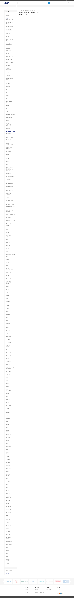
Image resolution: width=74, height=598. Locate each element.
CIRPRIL (7, 99)
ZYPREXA (7, 321)
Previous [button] (4, 581)
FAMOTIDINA (8, 534)
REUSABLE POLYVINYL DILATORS (9, 40)
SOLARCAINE (8, 469)
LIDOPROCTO (8, 330)
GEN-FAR (7, 161)
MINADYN (7, 120)
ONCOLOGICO (8, 66)
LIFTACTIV (7, 239)
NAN (7, 553)
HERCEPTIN (8, 283)
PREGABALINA (8, 525)
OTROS (7, 85)
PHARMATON (8, 216)
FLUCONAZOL (8, 487)
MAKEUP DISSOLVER (9, 133)
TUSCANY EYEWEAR (9, 570)
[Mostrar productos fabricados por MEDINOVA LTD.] (8, 581)
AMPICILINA (8, 494)
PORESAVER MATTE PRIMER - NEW (10, 132)
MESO (7, 421)
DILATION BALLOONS (9, 30)
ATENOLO (7, 528)
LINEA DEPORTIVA (9, 271)
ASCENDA (7, 557)
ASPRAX (7, 163)
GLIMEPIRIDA (8, 535)
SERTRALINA (8, 531)
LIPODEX (7, 108)
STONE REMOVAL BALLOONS (10, 32)
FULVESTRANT (8, 477)
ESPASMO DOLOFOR (9, 101)
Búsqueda (26, 589)
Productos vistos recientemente (39, 592)
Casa (19, 10)
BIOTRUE (7, 275)
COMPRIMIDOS (8, 390)
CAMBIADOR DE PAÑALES (10, 367)
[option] (8, 581)
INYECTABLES (8, 229)
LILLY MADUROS (8, 151)
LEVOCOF (7, 431)
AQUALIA (7, 248)
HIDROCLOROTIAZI (9, 541)
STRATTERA (8, 323)
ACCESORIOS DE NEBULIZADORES (8, 125)
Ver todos (7, 573)
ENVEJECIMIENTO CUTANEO (10, 177)
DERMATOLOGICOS (9, 180)
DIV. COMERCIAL (8, 562)
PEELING (7, 424)
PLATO (7, 349)
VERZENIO (7, 380)
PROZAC (7, 320)
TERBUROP (8, 333)
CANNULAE (8, 43)
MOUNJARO (8, 480)
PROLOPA (7, 286)
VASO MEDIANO (8, 361)
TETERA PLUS (8, 343)
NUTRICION (8, 65)
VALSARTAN (8, 502)
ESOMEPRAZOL (8, 499)
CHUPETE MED (8, 345)
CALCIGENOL (8, 68)
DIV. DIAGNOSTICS (8, 16)
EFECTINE (7, 88)
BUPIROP (7, 327)
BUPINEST (7, 329)
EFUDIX (7, 396)
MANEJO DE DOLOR (9, 213)
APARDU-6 (7, 522)
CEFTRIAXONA (8, 519)
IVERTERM (7, 414)
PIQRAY (7, 311)
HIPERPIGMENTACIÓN (9, 56)
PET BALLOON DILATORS (10, 19)
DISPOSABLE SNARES (9, 26)
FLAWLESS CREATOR (9, 139)
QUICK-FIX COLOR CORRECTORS (9, 148)
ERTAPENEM (8, 559)
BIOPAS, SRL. (8, 48)
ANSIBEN (7, 259)
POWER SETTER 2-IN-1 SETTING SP (9, 168)
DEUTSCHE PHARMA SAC (10, 35)
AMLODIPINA (8, 493)
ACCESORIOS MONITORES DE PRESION (10, 255)
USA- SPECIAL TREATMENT (10, 191)
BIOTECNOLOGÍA (8, 217)
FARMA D (7, 326)
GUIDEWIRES (8, 33)
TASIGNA (7, 308)
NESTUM (7, 550)
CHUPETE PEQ (8, 362)
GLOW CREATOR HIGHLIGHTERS (8, 202)
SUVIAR (7, 155)
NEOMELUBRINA (8, 69)
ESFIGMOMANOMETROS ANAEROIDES (9, 46)
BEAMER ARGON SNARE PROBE (10, 114)
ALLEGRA (7, 72)
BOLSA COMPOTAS (9, 371)
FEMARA (7, 307)
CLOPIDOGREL (8, 387)
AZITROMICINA (8, 512)
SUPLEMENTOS (8, 160)
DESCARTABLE (8, 173)
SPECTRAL (8, 262)
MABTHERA (8, 288)
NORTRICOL (8, 462)
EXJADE (7, 299)
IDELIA (7, 252)
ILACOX (7, 121)
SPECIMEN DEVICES (9, 36)
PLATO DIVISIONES (9, 351)
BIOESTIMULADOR (9, 428)
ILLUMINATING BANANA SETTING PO (9, 208)
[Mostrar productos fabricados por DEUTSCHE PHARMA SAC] (24, 581)
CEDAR (7, 455)
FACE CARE (8, 238)
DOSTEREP (7, 383)
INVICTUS (7, 417)
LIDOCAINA (8, 437)
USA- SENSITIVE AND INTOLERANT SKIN (9, 50)
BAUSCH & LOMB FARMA (10, 199)
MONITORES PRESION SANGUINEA (9, 170)
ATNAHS (7, 377)
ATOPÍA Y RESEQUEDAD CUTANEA (9, 225)
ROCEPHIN (7, 289)
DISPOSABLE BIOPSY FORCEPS (10, 21)
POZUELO (7, 348)
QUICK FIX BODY (8, 128)
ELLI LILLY (7, 152)
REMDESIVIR (8, 86)
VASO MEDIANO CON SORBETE (10, 370)
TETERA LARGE (8, 342)
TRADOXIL (7, 111)
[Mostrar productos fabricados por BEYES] (66, 581)
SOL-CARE (7, 53)
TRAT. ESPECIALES (9, 233)
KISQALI (7, 310)
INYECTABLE (8, 392)
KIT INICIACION (8, 355)
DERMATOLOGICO (8, 434)
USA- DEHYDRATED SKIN (9, 186)
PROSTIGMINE (8, 412)
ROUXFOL (7, 430)
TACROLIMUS (8, 459)
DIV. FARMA (7, 18)
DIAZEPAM (7, 515)
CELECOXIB (8, 496)
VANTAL (7, 406)
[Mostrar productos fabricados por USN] (58, 581)
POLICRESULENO (8, 543)
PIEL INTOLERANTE (9, 223)
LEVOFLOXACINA (8, 537)
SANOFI (7, 63)
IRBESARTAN (8, 521)
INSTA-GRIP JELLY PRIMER (10, 200)
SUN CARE (7, 393)
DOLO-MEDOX (8, 154)
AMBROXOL (8, 524)
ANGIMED (7, 197)
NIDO (7, 547)
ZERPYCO (7, 251)
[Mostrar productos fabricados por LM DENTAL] (41, 581)
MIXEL (7, 443)
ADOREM (7, 456)
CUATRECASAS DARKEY (9, 117)
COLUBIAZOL (8, 83)
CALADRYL (8, 158)
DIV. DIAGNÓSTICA (8, 13)
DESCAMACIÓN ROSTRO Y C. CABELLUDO (10, 227)
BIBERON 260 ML (8, 336)
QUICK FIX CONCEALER (9, 144)
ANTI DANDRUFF (8, 436)
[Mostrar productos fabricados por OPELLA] (49, 581)
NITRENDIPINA (8, 538)
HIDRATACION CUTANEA (9, 210)
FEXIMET (7, 98)
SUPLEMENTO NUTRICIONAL (10, 269)
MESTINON (8, 399)
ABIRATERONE (8, 458)
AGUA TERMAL (8, 193)
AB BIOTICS (8, 374)
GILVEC (7, 302)
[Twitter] (58, 589)
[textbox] (32, 3)
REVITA (7, 268)
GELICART (7, 82)
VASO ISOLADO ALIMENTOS (10, 373)
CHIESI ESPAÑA (8, 242)
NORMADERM (8, 274)
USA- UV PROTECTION (9, 190)
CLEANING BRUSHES (9, 59)
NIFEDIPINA (8, 500)
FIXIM (7, 164)
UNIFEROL (7, 409)
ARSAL (7, 41)
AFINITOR (7, 304)
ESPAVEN (7, 402)
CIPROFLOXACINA (9, 544)
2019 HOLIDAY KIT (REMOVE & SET (10, 204)
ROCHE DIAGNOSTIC (9, 571)
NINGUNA (7, 27)
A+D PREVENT (8, 465)
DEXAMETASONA (8, 497)
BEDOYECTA (8, 104)
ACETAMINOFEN (8, 481)
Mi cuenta (68, 3)
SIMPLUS (7, 80)
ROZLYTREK (8, 418)
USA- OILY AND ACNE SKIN (10, 185)
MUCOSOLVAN (8, 278)
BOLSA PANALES (8, 365)
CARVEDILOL (8, 513)
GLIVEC (7, 450)
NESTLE (7, 556)
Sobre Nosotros (27, 592)
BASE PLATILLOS (8, 364)
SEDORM (7, 453)
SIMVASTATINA (8, 509)
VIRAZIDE (7, 408)
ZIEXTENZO (8, 474)
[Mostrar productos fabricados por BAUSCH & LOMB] (16, 581)
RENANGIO (7, 389)
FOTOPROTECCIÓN (9, 44)
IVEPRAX (7, 123)
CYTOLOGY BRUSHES (9, 29)
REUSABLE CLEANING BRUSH (10, 62)
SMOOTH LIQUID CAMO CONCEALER (9, 138)
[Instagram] (61, 589)
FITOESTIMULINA (8, 405)
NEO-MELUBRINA (8, 446)
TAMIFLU (7, 292)
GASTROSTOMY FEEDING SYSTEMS (10, 79)
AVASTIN (7, 295)
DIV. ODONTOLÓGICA (9, 565)
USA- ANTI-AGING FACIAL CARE (10, 188)
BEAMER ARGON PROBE (9, 183)
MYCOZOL (7, 105)
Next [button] (70, 581)
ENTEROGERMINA (8, 71)
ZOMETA (7, 298)
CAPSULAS (8, 433)
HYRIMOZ (7, 471)
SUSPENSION (8, 449)
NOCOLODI (7, 427)
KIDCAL (7, 256)
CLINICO (7, 232)
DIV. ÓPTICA (7, 563)
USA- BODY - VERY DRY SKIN (10, 206)
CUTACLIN (7, 411)
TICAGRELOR (8, 384)
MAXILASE (7, 74)
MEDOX (7, 89)
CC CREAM (8, 314)
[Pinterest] (59, 589)
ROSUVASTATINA (8, 491)
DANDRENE (8, 266)
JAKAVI (7, 305)
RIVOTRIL (7, 285)
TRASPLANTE (8, 75)
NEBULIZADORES (8, 235)
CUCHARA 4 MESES (9, 352)
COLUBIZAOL (8, 301)
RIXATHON (7, 472)
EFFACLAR (7, 196)
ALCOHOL (7, 236)
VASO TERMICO (8, 346)
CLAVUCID (7, 157)
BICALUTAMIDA (8, 475)
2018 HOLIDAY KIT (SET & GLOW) (10, 141)
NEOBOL (7, 107)
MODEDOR (7, 358)
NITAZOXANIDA (8, 516)
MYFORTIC (7, 317)
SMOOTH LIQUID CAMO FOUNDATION (9, 135)
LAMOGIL (7, 52)
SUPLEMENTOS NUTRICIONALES (8, 282)
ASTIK (7, 415)
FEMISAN (7, 395)
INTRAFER (7, 95)
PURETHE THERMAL (9, 241)
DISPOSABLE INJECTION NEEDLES (9, 23)
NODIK (7, 92)
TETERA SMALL (8, 339)
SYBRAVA (7, 452)
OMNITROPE (8, 560)
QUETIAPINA (8, 540)
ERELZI (7, 478)
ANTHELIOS (8, 194)
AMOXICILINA (8, 518)
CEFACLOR (8, 484)
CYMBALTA (8, 324)
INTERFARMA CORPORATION (10, 214)
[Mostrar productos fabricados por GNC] (33, 581)
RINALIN (7, 440)
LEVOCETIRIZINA (8, 506)
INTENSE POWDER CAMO (10, 146)
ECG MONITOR (8, 211)
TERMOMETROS (8, 179)
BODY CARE (8, 245)
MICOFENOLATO (8, 468)
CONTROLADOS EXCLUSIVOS (10, 220)
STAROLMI (7, 386)
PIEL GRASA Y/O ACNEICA (10, 176)
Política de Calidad (48, 589)
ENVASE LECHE (8, 368)
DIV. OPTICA (7, 15)
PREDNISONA (8, 490)
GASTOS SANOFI (8, 272)
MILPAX (7, 182)
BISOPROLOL (8, 503)
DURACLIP (7, 143)
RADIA (7, 265)
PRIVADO (7, 102)
